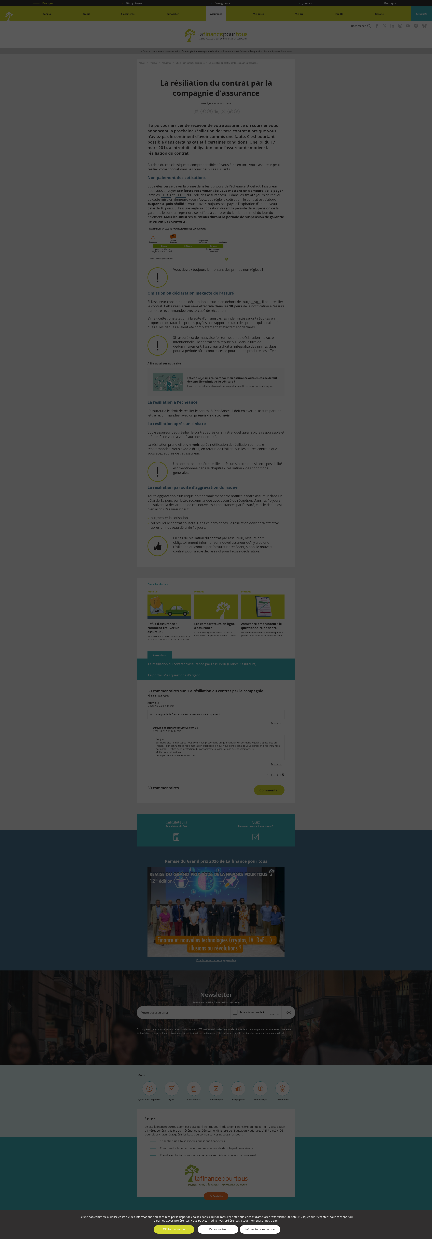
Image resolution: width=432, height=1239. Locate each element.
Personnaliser (218, 1229)
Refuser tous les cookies (260, 1229)
